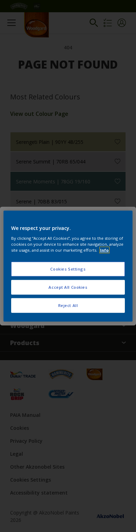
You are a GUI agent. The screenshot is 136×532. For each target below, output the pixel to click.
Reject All (68, 305)
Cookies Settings (67, 269)
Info (104, 249)
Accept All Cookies (67, 286)
